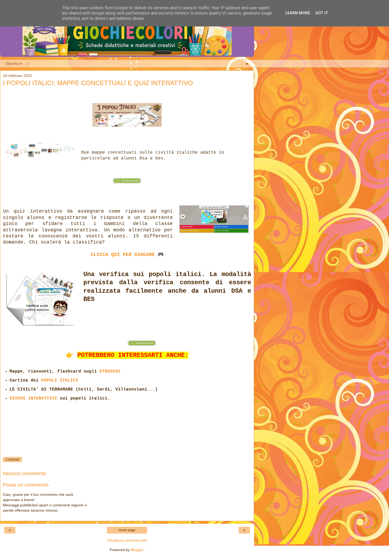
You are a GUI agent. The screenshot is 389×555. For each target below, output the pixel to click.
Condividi (12, 459)
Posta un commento (26, 485)
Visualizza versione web (127, 540)
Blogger (137, 550)
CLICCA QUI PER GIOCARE (123, 254)
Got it (321, 13)
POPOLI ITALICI (59, 380)
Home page (127, 530)
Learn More (297, 13)
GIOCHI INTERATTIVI (33, 398)
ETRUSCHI (110, 371)
